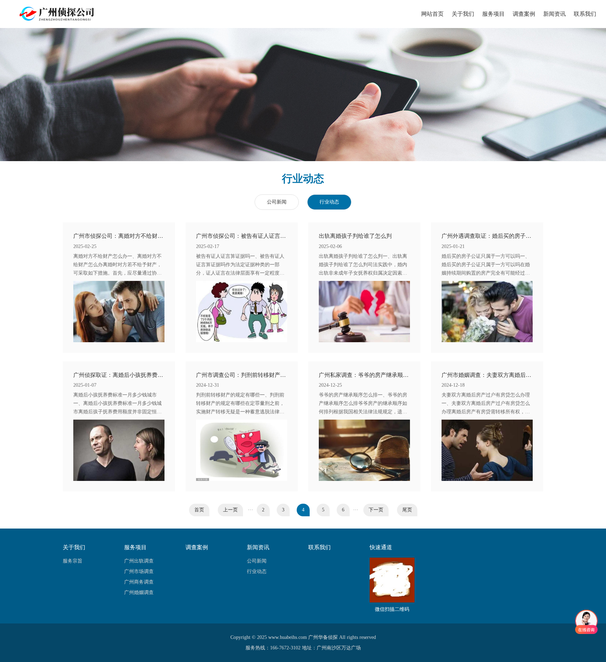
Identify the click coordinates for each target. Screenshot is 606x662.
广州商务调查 (139, 582)
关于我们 (463, 14)
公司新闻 (277, 202)
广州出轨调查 (139, 561)
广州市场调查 (139, 571)
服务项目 (493, 14)
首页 (199, 509)
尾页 (407, 509)
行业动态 (329, 202)
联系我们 (585, 14)
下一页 (376, 509)
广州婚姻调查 (139, 592)
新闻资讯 (554, 14)
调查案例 (524, 14)
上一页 (230, 509)
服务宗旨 (72, 561)
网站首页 (432, 14)
